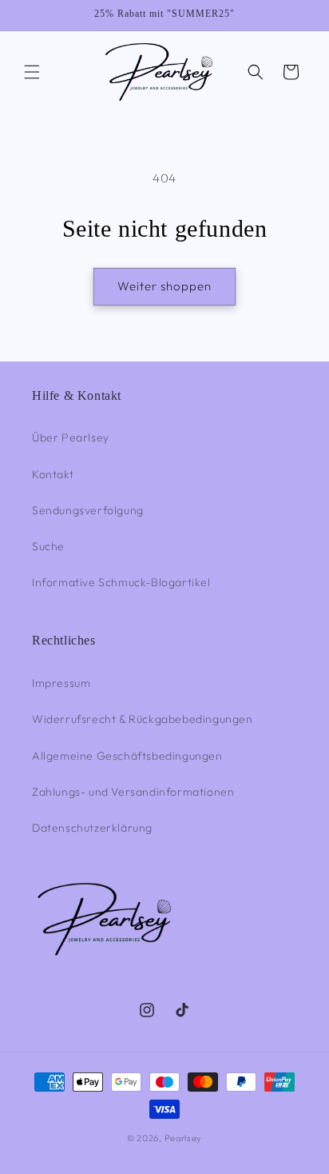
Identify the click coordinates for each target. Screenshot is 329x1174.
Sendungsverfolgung (88, 510)
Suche (48, 546)
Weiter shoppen (164, 286)
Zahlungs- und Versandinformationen (133, 792)
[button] (32, 72)
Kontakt (52, 474)
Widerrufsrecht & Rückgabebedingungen (142, 719)
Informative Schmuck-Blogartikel (121, 582)
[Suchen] (255, 72)
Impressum (61, 683)
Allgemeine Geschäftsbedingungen (127, 756)
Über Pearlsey (70, 437)
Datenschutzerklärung (92, 828)
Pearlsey (183, 1138)
